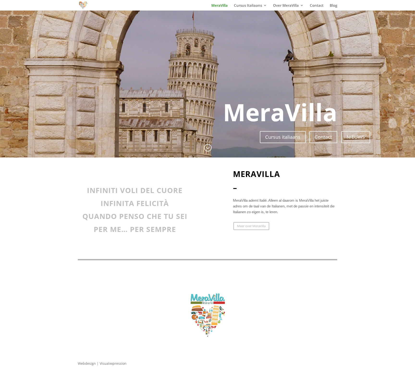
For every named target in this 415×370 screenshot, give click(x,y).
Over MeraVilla (286, 6)
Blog (333, 6)
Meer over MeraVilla (251, 226)
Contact (316, 6)
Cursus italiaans (282, 137)
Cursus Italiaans (248, 6)
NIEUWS (356, 137)
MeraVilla (219, 6)
